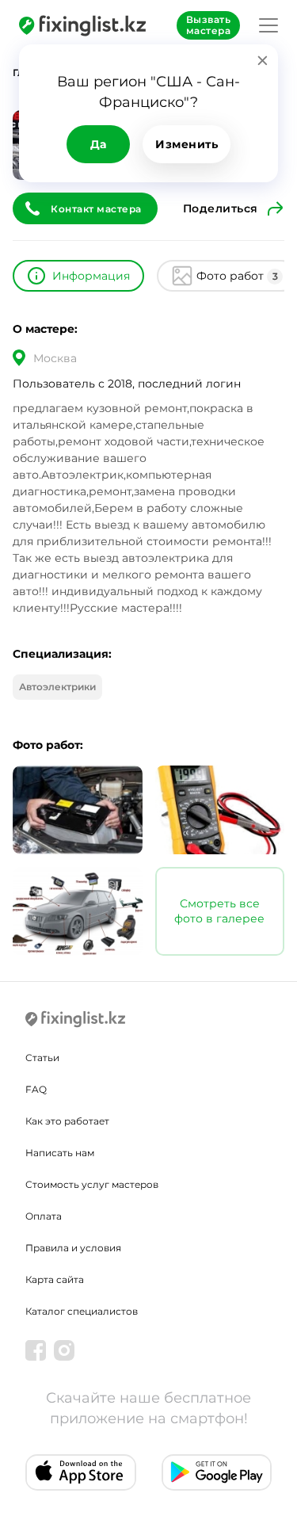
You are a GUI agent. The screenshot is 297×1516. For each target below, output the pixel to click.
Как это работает (67, 1121)
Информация (91, 276)
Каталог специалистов (81, 1311)
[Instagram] (64, 1350)
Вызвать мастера (208, 24)
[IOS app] (80, 1472)
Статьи (42, 1057)
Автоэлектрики (57, 687)
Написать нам (59, 1153)
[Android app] (217, 1472)
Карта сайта (54, 1279)
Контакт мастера (96, 209)
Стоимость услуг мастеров (91, 1184)
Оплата (43, 1216)
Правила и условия (73, 1248)
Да (98, 144)
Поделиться (220, 208)
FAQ (36, 1089)
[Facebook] (35, 1350)
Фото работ (237, 276)
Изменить (186, 144)
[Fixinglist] (82, 25)
